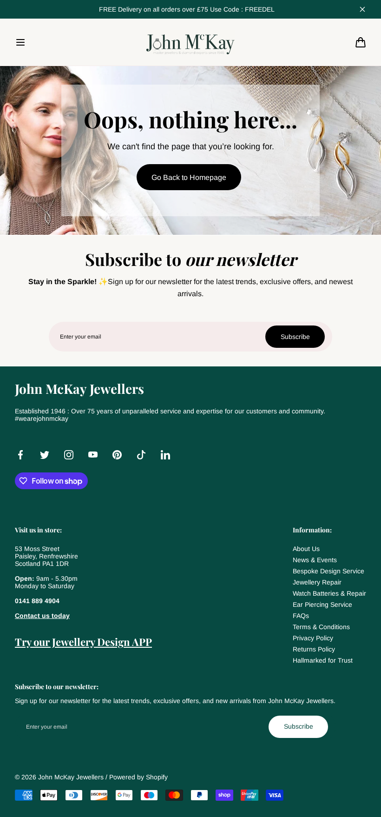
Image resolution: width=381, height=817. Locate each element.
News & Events (315, 560)
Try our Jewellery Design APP (83, 642)
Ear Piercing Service (322, 604)
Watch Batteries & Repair (329, 593)
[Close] (362, 9)
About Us (306, 548)
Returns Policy (314, 649)
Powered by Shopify (138, 777)
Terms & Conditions (321, 627)
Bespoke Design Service (328, 571)
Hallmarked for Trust (323, 660)
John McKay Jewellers (71, 777)
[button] (20, 42)
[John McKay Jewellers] (190, 42)
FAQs (301, 615)
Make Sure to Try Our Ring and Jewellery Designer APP (187, 9)
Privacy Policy (313, 638)
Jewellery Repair (317, 582)
